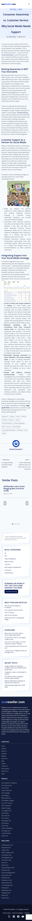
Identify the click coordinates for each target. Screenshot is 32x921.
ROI (3, 426)
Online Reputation (19, 423)
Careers (3, 763)
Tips (25, 430)
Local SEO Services (6, 803)
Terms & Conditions (17, 913)
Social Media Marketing (8, 430)
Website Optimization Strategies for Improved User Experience (15, 682)
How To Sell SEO (9, 612)
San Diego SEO (5, 831)
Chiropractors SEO (6, 880)
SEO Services (5, 788)
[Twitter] (9, 916)
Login (3, 773)
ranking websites (22, 113)
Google (4, 420)
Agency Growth (9, 561)
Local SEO (7, 564)
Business (5, 416)
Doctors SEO (5, 898)
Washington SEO (6, 821)
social (9, 426)
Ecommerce (8, 570)
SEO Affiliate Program (7, 800)
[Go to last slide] (5, 503)
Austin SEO (4, 836)
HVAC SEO (4, 862)
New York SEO (5, 815)
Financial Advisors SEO (7, 867)
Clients (12, 416)
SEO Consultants (6, 805)
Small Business (9, 573)
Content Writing (5, 833)
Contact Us (4, 766)
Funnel (24, 416)
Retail (13, 9)
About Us (4, 751)
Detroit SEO (4, 826)
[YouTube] (23, 916)
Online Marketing (7, 423)
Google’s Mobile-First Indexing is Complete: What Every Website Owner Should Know (15, 667)
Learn (18, 420)
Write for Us (4, 771)
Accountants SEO (6, 855)
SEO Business (5, 768)
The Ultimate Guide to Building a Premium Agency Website (14, 677)
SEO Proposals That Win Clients (14, 610)
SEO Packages (5, 793)
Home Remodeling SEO (8, 873)
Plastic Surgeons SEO (7, 852)
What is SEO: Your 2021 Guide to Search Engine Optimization (14, 634)
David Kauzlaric (12, 37)
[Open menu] (29, 4)
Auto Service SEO (6, 875)
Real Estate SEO (6, 847)
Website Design (5, 808)
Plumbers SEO (5, 878)
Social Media (16, 426)
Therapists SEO (5, 893)
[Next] (27, 503)
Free (18, 416)
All (5, 553)
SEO (20, 9)
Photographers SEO (7, 857)
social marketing (6, 55)
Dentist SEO (4, 865)
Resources (4, 758)
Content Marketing (10, 559)
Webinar (3, 756)
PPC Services (5, 818)
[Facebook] (18, 916)
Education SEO (5, 870)
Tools (4, 433)
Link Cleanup (5, 823)
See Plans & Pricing (11, 591)
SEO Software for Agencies (9, 783)
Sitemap (27, 913)
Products (4, 753)
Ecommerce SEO (6, 860)
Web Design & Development (13, 567)
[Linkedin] (13, 916)
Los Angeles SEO (6, 810)
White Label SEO (6, 798)
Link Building (5, 795)
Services (3, 748)
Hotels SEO (4, 895)
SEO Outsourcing (6, 785)
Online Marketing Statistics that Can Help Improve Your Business (24, 464)
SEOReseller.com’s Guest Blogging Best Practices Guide (14, 488)
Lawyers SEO (5, 850)
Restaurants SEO (6, 890)
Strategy (19, 430)
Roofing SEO (5, 888)
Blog (2, 761)
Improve (11, 420)
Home (3, 746)
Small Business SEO (7, 845)
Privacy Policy (7, 913)
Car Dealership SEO (7, 885)
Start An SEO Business (11, 615)
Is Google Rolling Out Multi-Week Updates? (7, 463)
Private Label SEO (6, 790)
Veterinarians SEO (6, 883)
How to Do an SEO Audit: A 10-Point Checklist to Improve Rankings (15, 643)
